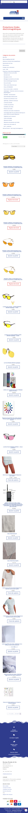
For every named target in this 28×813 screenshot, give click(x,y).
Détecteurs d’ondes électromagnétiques (11, 61)
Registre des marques (7, 794)
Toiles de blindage (8, 118)
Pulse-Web (17, 808)
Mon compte (5, 786)
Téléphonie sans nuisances (10, 116)
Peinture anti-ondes (8, 108)
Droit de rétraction (7, 791)
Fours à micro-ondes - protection (11, 89)
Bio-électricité (7, 75)
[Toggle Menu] (23, 18)
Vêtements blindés (8, 120)
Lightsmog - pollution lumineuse (11, 100)
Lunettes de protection (9, 104)
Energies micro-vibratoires (8, 67)
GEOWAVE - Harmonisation (9, 94)
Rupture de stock (13, 200)
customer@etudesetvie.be (14, 754)
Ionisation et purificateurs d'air (10, 98)
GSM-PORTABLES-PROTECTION (10, 96)
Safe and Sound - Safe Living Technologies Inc (13, 128)
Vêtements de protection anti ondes (11, 122)
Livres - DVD (5, 69)
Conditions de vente (7, 789)
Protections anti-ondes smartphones (12, 110)
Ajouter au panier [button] (14, 172)
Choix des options (13, 480)
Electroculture (6, 65)
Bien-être (5, 57)
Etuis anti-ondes (7, 83)
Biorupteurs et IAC (8, 77)
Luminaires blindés (8, 102)
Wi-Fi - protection (7, 126)
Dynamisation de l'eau (8, 63)
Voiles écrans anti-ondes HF (10, 124)
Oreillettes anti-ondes (8, 106)
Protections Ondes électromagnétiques (11, 71)
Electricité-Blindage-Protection (10, 81)
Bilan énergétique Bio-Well (8, 59)
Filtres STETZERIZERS (8, 87)
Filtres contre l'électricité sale (10, 85)
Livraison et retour (7, 787)
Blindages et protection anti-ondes (11, 79)
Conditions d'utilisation (17, 810)
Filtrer (5, 137)
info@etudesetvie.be (7, 774)
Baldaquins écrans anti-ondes (10, 73)
